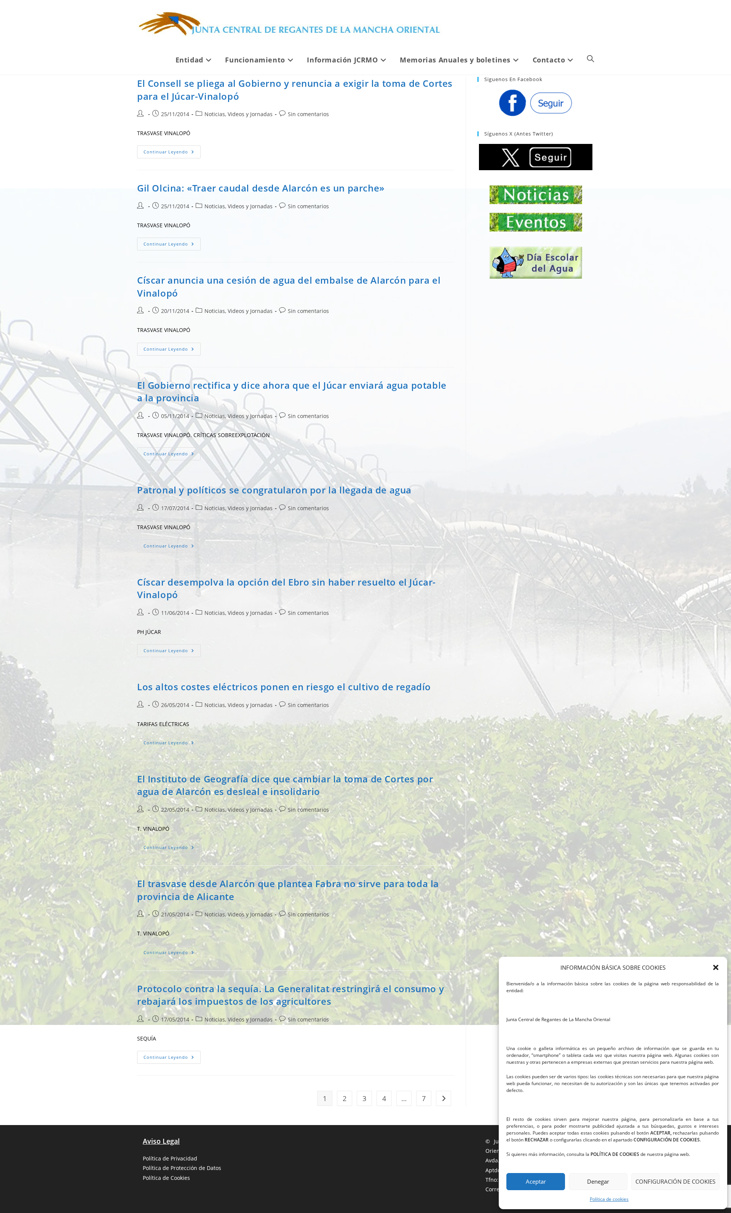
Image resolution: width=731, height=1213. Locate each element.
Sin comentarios (308, 114)
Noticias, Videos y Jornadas (238, 114)
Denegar (598, 1181)
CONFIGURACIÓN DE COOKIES (675, 1181)
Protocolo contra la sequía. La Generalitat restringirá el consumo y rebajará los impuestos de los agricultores (290, 995)
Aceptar (536, 1181)
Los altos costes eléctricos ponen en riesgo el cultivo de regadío (284, 686)
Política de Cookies (166, 1177)
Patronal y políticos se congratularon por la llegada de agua (274, 490)
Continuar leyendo (172, 153)
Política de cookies (609, 1199)
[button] (716, 967)
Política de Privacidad (170, 1158)
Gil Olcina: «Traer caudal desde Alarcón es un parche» (261, 188)
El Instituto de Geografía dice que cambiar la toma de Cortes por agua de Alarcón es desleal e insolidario (285, 785)
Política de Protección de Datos (182, 1168)
